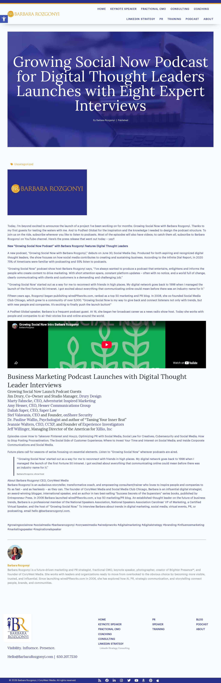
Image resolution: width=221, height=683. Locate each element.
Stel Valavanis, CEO (24, 415)
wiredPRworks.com (80, 498)
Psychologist (50, 419)
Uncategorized (23, 164)
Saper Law (48, 410)
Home (101, 9)
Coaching (201, 9)
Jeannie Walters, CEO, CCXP (31, 424)
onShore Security (77, 415)
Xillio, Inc (104, 429)
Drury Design (90, 396)
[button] (4, 19)
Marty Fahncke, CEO (24, 401)
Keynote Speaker (123, 9)
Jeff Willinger (18, 429)
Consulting (180, 9)
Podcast (192, 19)
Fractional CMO (153, 9)
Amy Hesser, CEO (22, 405)
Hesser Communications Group (64, 405)
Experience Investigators (103, 424)
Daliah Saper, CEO (23, 410)
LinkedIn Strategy (140, 19)
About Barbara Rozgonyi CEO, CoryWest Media (38, 480)
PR (161, 19)
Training (174, 19)
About (208, 19)
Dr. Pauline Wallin (22, 419)
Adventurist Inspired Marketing (69, 401)
